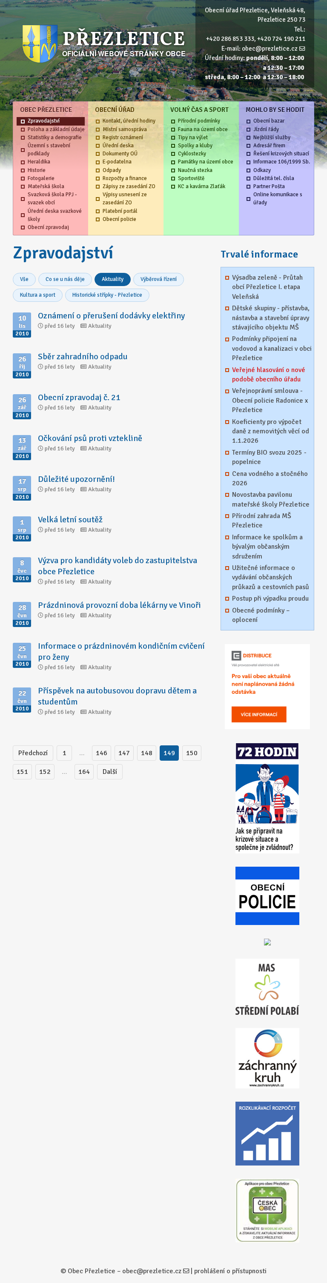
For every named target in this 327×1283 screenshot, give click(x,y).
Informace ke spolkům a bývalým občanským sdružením (267, 547)
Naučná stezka (195, 170)
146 (101, 753)
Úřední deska (118, 145)
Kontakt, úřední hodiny (129, 120)
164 (84, 772)
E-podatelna (117, 161)
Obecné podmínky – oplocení (261, 615)
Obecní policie (119, 219)
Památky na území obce (205, 161)
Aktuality (112, 279)
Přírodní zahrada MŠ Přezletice (261, 521)
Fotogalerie (41, 178)
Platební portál (120, 211)
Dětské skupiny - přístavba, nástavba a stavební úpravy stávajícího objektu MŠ (271, 318)
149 (169, 753)
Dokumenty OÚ (120, 153)
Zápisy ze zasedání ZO (129, 186)
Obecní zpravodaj (48, 227)
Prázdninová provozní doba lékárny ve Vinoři (119, 605)
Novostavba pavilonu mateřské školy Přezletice (271, 499)
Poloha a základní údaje (56, 129)
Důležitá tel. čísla (273, 178)
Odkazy (262, 170)
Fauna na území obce (203, 129)
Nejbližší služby (271, 137)
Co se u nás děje (65, 279)
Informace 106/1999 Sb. (281, 161)
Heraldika (39, 161)
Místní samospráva (125, 129)
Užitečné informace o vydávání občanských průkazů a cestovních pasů (270, 577)
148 (146, 753)
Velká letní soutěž (70, 519)
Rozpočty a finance (125, 178)
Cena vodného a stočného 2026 (270, 478)
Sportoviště (191, 178)
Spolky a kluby (195, 145)
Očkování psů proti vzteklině (90, 438)
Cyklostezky (192, 153)
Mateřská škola (46, 186)
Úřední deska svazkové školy (55, 215)
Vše (24, 279)
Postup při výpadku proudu (270, 598)
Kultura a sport (37, 295)
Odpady (112, 170)
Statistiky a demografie (55, 137)
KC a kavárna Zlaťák (201, 186)
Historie (37, 170)
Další (110, 772)
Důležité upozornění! (76, 479)
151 (22, 772)
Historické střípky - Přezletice (107, 295)
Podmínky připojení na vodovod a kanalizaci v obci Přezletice (272, 348)
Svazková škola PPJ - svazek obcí (52, 198)
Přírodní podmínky (199, 120)
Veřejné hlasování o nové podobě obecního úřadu (268, 375)
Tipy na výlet (193, 137)
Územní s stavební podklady (49, 149)
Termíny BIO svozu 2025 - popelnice (269, 457)
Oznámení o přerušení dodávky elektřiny (111, 315)
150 (192, 753)
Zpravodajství (44, 120)
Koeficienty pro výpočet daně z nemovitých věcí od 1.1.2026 (270, 431)
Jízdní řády (266, 129)
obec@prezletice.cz (270, 48)
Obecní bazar (268, 120)
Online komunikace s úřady (277, 198)
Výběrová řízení (159, 279)
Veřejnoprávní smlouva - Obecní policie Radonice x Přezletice (270, 400)
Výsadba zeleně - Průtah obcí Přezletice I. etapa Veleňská (267, 287)
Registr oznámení (123, 137)
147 (124, 753)
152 (45, 772)
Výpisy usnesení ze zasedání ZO (125, 198)
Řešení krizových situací (281, 153)
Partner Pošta (269, 186)
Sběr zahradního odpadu (83, 356)
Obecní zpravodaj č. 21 (79, 397)
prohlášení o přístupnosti (230, 1271)
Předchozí (33, 753)
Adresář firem (269, 145)
